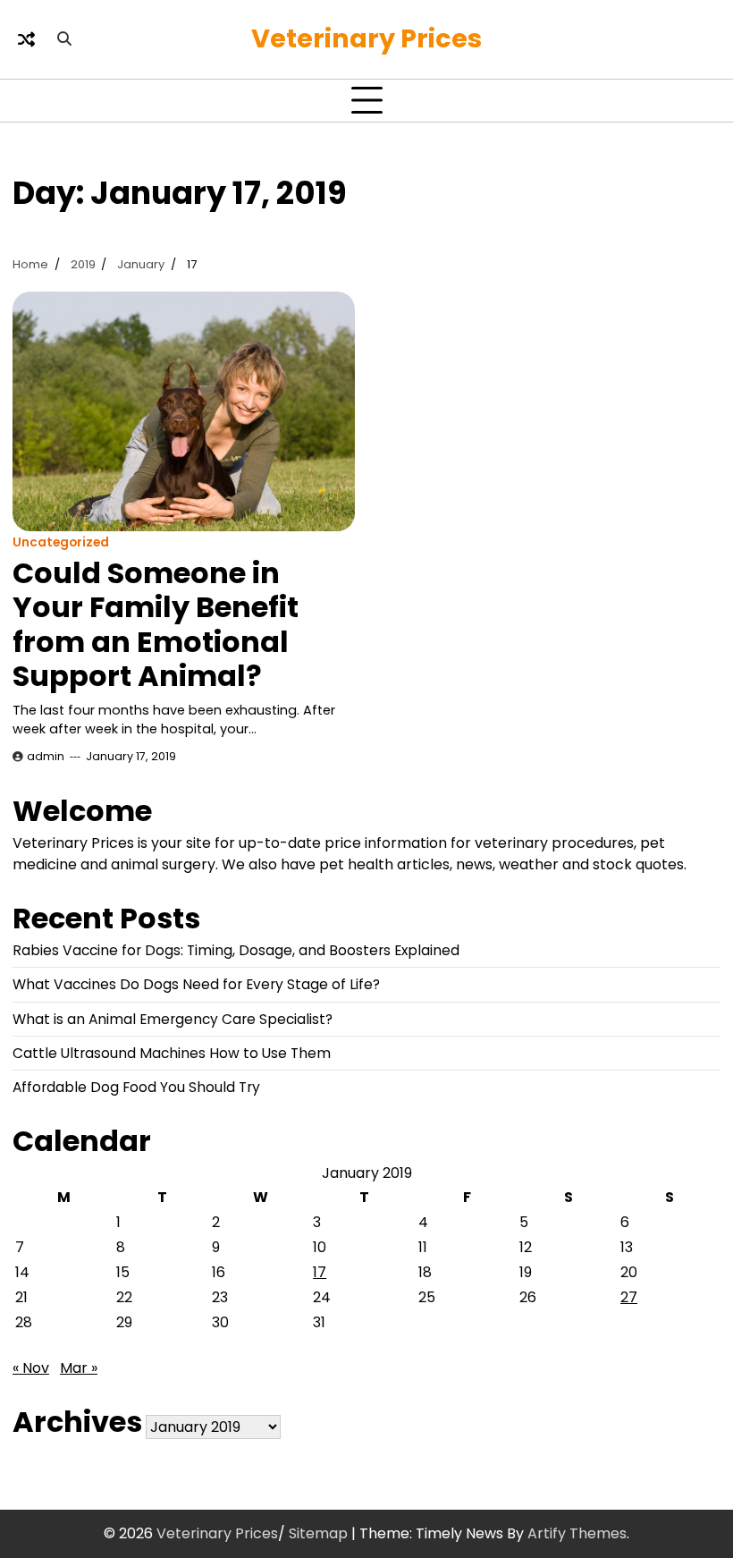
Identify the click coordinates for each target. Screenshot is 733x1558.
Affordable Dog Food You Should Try (136, 1087)
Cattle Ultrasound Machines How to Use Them (172, 1053)
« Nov (31, 1368)
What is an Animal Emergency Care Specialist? (173, 1019)
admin (45, 756)
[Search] (64, 39)
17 (319, 1272)
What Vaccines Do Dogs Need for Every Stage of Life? (196, 984)
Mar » (78, 1368)
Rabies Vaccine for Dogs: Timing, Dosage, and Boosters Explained (236, 950)
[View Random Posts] (26, 39)
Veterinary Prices (366, 38)
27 (628, 1297)
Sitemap (318, 1533)
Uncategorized (61, 542)
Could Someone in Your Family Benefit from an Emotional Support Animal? (156, 624)
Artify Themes (577, 1533)
